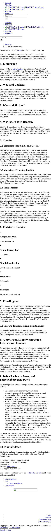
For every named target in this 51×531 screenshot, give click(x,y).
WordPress (4, 528)
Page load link (5, 530)
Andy (20, 50)
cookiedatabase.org (34, 473)
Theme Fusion (14, 528)
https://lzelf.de (18, 69)
